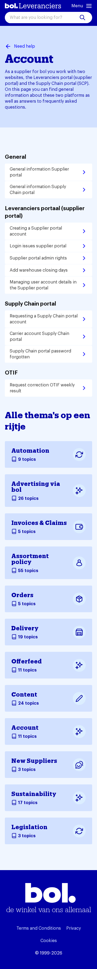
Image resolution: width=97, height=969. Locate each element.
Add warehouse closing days (39, 270)
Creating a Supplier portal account (36, 231)
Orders (22, 595)
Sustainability (33, 794)
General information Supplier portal (39, 172)
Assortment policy (30, 559)
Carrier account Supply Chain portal (39, 336)
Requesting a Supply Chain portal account (44, 319)
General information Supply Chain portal (38, 190)
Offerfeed (26, 662)
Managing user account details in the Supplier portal (43, 285)
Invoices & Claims (39, 523)
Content (24, 695)
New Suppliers (34, 761)
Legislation (29, 827)
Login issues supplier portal (38, 246)
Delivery (25, 628)
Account (25, 728)
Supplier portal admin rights (38, 258)
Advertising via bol (35, 487)
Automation (30, 451)
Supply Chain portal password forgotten (40, 354)
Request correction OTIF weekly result (42, 388)
